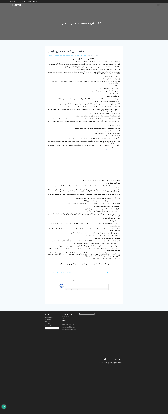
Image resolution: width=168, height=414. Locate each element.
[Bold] (66, 289)
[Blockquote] (77, 289)
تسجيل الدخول (93, 280)
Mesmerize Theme (113, 364)
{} (82, 289)
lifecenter (51, 55)
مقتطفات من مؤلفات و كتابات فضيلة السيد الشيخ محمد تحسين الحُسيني (71, 55)
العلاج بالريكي (48, 323)
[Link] (81, 289)
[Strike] (72, 289)
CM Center (14, 5)
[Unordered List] (75, 289)
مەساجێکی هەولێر (49, 317)
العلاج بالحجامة (48, 321)
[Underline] (70, 289)
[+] (84, 289)
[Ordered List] (73, 289)
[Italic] (68, 289)
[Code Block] (79, 289)
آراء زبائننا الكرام (48, 325)
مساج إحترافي (48, 319)
